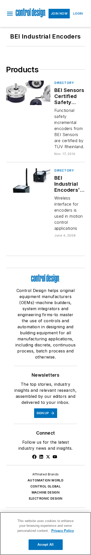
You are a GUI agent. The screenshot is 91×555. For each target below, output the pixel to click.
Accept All (45, 544)
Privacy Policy (62, 531)
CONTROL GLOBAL (45, 486)
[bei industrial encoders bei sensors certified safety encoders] (28, 93)
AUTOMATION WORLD (45, 480)
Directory (64, 83)
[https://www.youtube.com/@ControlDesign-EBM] (54, 456)
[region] (45, 533)
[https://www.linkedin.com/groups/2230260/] (41, 456)
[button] (10, 13)
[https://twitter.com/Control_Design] (48, 456)
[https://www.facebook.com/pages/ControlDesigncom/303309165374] (34, 456)
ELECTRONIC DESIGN (45, 498)
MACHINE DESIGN (46, 492)
